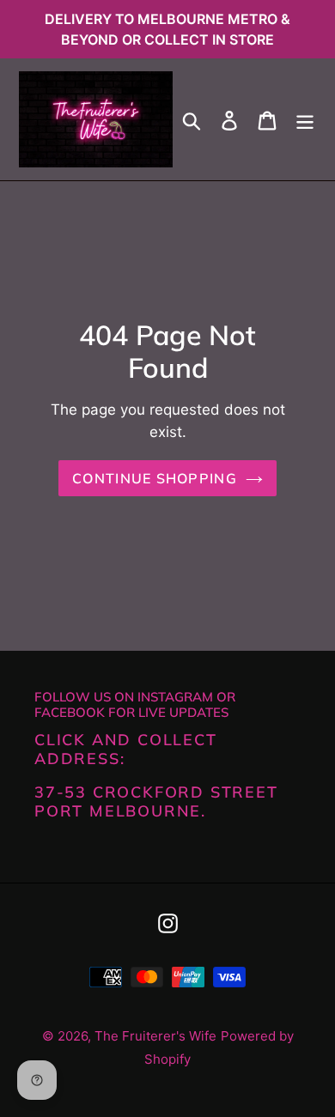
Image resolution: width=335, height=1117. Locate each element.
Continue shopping (154, 478)
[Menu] (305, 120)
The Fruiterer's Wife (155, 1036)
